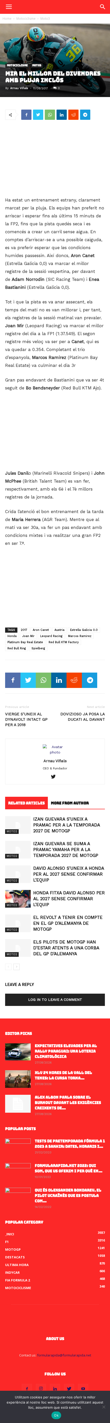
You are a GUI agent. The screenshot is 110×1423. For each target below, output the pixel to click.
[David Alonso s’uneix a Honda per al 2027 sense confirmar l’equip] (18, 874)
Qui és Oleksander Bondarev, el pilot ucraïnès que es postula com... (68, 1196)
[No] (103, 1406)
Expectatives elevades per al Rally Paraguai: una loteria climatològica (66, 1051)
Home (7, 18)
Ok (56, 1415)
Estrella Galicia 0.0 (84, 630)
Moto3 (45, 18)
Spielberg (38, 648)
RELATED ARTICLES (26, 803)
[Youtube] (83, 1389)
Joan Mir (28, 636)
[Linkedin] (55, 1389)
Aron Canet (41, 630)
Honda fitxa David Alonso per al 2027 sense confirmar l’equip (69, 898)
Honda (12, 636)
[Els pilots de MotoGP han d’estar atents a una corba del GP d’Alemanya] (18, 948)
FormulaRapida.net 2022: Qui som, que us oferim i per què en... (68, 1168)
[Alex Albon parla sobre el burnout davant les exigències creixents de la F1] (18, 1104)
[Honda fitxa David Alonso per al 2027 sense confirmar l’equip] (18, 899)
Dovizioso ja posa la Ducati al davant (82, 717)
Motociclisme (26, 18)
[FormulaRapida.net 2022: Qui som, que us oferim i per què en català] (18, 1172)
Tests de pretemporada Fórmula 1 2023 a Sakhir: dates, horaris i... (70, 1144)
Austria (59, 630)
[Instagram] (41, 1389)
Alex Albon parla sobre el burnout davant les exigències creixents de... (68, 1103)
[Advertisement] (55, 159)
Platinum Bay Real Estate (25, 642)
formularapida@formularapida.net (64, 1355)
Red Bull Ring (16, 648)
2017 (24, 630)
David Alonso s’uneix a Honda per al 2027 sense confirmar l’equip (68, 874)
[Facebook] (27, 1389)
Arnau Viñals (19, 88)
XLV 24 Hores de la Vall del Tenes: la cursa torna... (63, 1075)
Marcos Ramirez (79, 636)
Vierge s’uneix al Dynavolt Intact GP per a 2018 (26, 719)
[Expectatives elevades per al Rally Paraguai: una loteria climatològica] (18, 1051)
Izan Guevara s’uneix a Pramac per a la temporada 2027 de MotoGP (66, 824)
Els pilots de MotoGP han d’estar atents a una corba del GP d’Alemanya (66, 947)
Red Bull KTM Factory (64, 642)
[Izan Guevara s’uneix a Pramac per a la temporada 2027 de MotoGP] (18, 825)
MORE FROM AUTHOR (70, 803)
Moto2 (12, 831)
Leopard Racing (51, 636)
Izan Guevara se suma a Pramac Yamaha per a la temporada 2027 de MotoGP (65, 849)
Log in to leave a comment (55, 999)
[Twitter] (55, 777)
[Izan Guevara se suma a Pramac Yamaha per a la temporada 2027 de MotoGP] (18, 849)
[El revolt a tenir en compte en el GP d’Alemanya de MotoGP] (18, 923)
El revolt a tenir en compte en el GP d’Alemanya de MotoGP (68, 923)
